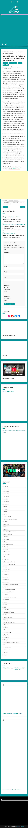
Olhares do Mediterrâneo (9, 622)
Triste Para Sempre (8, 649)
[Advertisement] (14, 185)
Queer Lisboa (7, 634)
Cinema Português (12, 62)
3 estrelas (5, 62)
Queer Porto (6, 637)
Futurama (6, 574)
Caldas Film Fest (7, 516)
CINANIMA (6, 526)
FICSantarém (7, 572)
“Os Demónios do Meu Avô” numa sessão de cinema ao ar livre (14, 227)
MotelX (5, 614)
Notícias (5, 619)
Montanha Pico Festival (9, 612)
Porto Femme (7, 629)
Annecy (5, 506)
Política (5, 627)
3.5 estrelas (6, 496)
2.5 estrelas (6, 491)
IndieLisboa (5, 64)
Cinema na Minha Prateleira (10, 531)
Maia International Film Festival (10, 597)
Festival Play (6, 569)
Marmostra (6, 599)
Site (5, 277)
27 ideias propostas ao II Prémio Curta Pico (14, 235)
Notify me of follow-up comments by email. (7, 288)
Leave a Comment (7, 68)
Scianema (6, 639)
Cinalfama (6, 524)
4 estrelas (6, 499)
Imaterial (6, 577)
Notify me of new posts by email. (7, 298)
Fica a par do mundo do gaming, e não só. (12, 789)
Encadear (6, 549)
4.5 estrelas (6, 501)
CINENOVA (6, 536)
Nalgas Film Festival (8, 617)
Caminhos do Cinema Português (11, 519)
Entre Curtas (6, 551)
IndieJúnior (6, 579)
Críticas (20, 62)
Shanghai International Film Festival (11, 642)
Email (5, 272)
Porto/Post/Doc (7, 632)
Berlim (5, 514)
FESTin (5, 567)
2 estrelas (6, 489)
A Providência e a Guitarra (13, 200)
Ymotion (6, 654)
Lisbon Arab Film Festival (9, 589)
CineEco (6, 529)
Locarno (6, 594)
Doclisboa (6, 546)
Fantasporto (6, 559)
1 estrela (6, 486)
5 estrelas (6, 504)
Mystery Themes (20, 826)
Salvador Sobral (7, 204)
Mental (5, 604)
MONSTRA (6, 609)
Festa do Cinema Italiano (9, 564)
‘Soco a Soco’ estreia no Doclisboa (12, 219)
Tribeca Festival (7, 647)
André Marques (18, 221)
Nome (6, 266)
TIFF (5, 644)
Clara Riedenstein (7, 202)
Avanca (5, 511)
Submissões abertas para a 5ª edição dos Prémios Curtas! (6, 207)
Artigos (5, 509)
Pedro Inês (22, 202)
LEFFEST (6, 587)
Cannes (5, 521)
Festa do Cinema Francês (9, 561)
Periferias (6, 624)
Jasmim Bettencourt (16, 66)
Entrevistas (6, 556)
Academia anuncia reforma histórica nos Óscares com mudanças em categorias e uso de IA (23, 207)
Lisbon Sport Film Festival (9, 592)
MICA (5, 607)
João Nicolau (15, 202)
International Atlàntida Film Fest (11, 584)
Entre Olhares (7, 554)
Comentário (7, 252)
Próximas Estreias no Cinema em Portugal (12, 713)
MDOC (5, 602)
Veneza (5, 652)
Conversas (6, 539)
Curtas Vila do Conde (8, 544)
